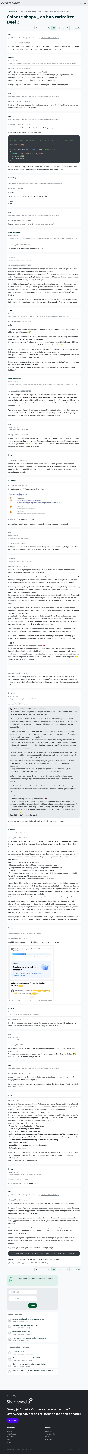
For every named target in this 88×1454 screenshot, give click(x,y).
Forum (21, 11)
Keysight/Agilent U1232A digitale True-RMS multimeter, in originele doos (37, 1370)
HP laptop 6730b (18, 1352)
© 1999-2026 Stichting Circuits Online (20, 1450)
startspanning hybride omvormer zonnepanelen (28, 1319)
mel (9, 424)
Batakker (12, 480)
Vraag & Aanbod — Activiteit (18, 1347)
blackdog (12, 177)
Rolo (10, 455)
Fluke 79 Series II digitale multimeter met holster (29, 1364)
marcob (11, 57)
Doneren (12, 1420)
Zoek (33, 1305)
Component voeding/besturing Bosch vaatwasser (29, 1338)
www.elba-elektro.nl (14, 238)
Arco (10, 310)
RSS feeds (48, 1439)
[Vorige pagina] (40, 28)
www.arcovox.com (64, 316)
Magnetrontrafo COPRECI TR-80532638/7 (26, 1358)
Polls (47, 1437)
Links (8, 1439)
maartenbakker (14, 232)
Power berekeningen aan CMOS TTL (24, 1325)
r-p (9, 667)
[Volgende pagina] (67, 28)
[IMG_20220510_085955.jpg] (31, 972)
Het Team (48, 1431)
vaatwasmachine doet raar (21, 1332)
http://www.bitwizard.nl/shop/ (50, 38)
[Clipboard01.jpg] (35, 504)
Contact (9, 1442)
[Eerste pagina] (36, 28)
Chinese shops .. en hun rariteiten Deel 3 (56, 11)
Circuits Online (12, 11)
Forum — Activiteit (15, 1314)
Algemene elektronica (33, 11)
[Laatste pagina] (71, 28)
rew (9, 34)
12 (59, 28)
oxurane (11, 257)
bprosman (12, 693)
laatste (77, 28)
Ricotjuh (11, 1095)
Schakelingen (11, 1434)
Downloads (10, 1437)
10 (49, 28)
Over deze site (50, 1434)
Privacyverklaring (75, 1450)
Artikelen (10, 1431)
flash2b (11, 1008)
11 (54, 28)
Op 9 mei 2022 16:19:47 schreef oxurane (29, 708)
